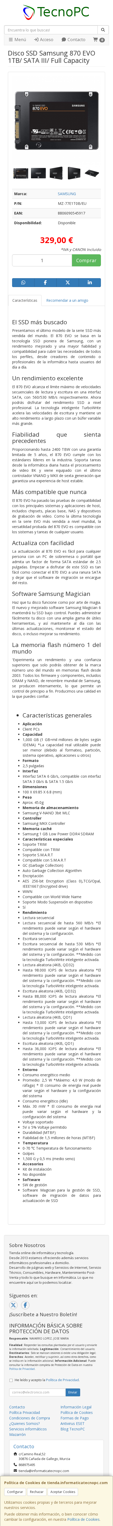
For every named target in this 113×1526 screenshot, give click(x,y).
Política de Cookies (83, 1519)
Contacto (75, 39)
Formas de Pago (74, 1417)
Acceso (46, 39)
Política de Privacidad (22, 1369)
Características (24, 300)
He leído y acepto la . (47, 1380)
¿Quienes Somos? (24, 1423)
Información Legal (75, 1406)
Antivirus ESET (72, 1423)
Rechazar (37, 1492)
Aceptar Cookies (62, 1492)
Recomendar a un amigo (67, 300)
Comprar (86, 260)
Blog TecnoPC (72, 1428)
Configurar (15, 1492)
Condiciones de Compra (29, 1417)
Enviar (72, 1392)
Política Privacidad (24, 1412)
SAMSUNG (67, 193)
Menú (19, 39)
